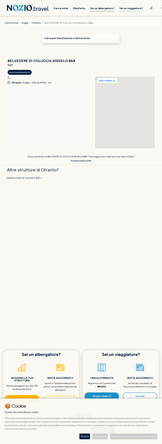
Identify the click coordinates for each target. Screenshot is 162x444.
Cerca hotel (11, 22)
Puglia (25, 22)
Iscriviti (140, 396)
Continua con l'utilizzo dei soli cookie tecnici (133, 436)
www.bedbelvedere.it (19, 72)
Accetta (85, 436)
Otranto (36, 22)
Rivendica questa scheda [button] (81, 160)
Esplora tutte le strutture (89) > (24, 177)
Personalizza (100, 436)
